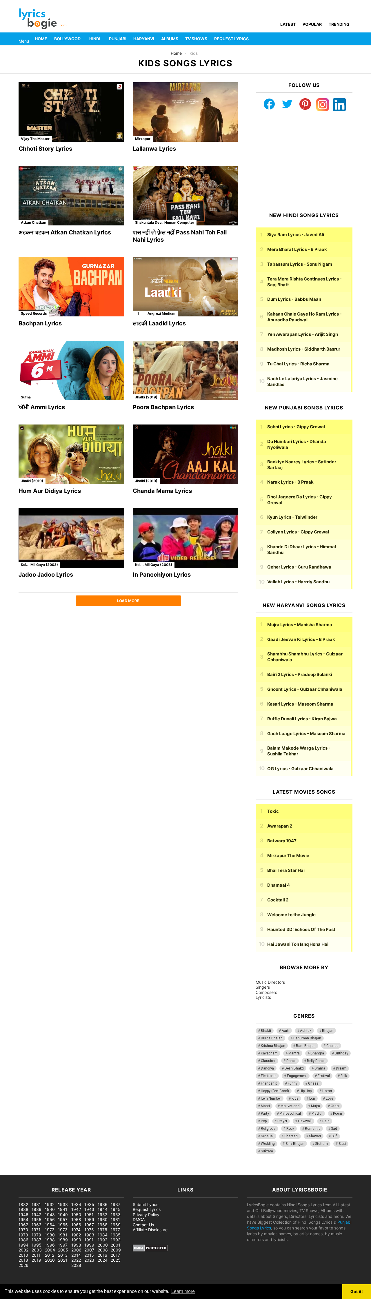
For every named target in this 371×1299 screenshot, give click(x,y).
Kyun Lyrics (292, 517)
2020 (50, 1260)
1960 (103, 1219)
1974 (76, 1229)
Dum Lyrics (294, 299)
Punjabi (117, 38)
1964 (50, 1224)
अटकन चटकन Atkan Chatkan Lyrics (65, 232)
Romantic (312, 1129)
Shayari (315, 1136)
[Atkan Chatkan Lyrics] (71, 195)
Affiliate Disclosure (150, 1229)
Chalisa (332, 1046)
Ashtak (305, 1031)
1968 (103, 1224)
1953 (116, 1214)
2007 (89, 1249)
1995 (36, 1244)
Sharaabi (291, 1136)
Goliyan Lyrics (298, 532)
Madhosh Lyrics (303, 349)
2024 (103, 1260)
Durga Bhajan (272, 1038)
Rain (326, 1121)
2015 (89, 1255)
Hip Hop (306, 1091)
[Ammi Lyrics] (71, 370)
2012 (49, 1255)
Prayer (282, 1121)
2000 (103, 1244)
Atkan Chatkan (33, 222)
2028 (76, 1265)
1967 (89, 1224)
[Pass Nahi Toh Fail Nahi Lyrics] (185, 195)
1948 (50, 1214)
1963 (36, 1224)
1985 (116, 1234)
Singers (263, 987)
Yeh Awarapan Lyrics (302, 334)
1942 (76, 1209)
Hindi (94, 38)
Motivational (290, 1106)
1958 (76, 1219)
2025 (116, 1260)
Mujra (315, 1106)
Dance (291, 1061)
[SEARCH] (348, 39)
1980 (50, 1234)
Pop (264, 1121)
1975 (89, 1229)
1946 (23, 1214)
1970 (23, 1229)
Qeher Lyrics (299, 567)
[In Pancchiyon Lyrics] (185, 538)
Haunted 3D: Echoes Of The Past (301, 929)
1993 (116, 1239)
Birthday (341, 1053)
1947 (36, 1214)
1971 (36, 1229)
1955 (36, 1219)
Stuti (342, 1144)
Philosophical (290, 1114)
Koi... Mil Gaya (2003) (39, 564)
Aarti (285, 1031)
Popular (312, 24)
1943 (89, 1209)
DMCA (139, 1219)
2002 (23, 1249)
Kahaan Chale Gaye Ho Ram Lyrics (304, 317)
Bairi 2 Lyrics (299, 674)
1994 (23, 1244)
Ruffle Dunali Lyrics (302, 719)
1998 (76, 1244)
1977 (115, 1229)
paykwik (83, 1171)
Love (329, 1098)
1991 (89, 1239)
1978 (23, 1234)
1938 (23, 1209)
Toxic (273, 811)
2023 (89, 1260)
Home (41, 38)
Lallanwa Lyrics (154, 148)
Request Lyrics (231, 38)
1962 (23, 1224)
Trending (339, 24)
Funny (292, 1083)
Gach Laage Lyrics (306, 733)
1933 (63, 1204)
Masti (265, 1106)
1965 (63, 1224)
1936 (103, 1204)
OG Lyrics (300, 768)
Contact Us (143, 1224)
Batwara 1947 (282, 840)
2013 (63, 1255)
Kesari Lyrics (300, 704)
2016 (102, 1255)
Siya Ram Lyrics (295, 234)
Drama (319, 1068)
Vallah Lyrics (298, 581)
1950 (76, 1214)
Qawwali (305, 1121)
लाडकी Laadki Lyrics (159, 323)
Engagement (297, 1076)
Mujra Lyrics (299, 624)
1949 (63, 1214)
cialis (28, 1171)
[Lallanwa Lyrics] (185, 112)
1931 (36, 1204)
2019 (36, 1260)
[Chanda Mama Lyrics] (185, 454)
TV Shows (196, 38)
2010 (23, 1255)
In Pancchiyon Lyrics (162, 574)
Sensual (267, 1136)
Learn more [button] (183, 1291)
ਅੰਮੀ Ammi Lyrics (42, 407)
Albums (169, 38)
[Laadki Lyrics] (185, 286)
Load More (128, 600)
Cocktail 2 (277, 900)
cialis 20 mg (11, 1171)
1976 (102, 1229)
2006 (76, 1249)
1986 (23, 1239)
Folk (344, 1076)
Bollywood (67, 38)
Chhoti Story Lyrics (45, 148)
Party (265, 1114)
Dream (341, 1068)
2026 (23, 1265)
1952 (102, 1214)
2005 (63, 1249)
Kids (295, 1098)
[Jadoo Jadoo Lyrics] (71, 538)
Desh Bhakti (294, 1068)
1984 (103, 1234)
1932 (49, 1204)
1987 (36, 1239)
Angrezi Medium (161, 313)
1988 (50, 1239)
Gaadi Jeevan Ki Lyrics (301, 639)
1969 (116, 1224)
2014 (76, 1255)
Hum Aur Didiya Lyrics (50, 490)
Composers (266, 992)
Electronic (268, 1076)
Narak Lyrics (290, 482)
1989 (63, 1239)
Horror (327, 1091)
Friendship (269, 1083)
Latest (288, 24)
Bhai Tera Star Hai (286, 870)
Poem (337, 1114)
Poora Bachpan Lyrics (163, 407)
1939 (36, 1209)
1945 (116, 1209)
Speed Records (34, 313)
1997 (63, 1244)
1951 (89, 1214)
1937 (115, 1204)
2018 (23, 1260)
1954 (23, 1219)
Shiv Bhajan (294, 1144)
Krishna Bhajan (273, 1046)
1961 (115, 1219)
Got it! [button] (356, 1291)
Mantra (294, 1053)
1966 (76, 1224)
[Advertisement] (304, 161)
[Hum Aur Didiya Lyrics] (71, 454)
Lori (312, 1098)
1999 (89, 1244)
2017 (115, 1255)
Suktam (267, 1151)
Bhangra (317, 1053)
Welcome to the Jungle (291, 914)
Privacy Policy (146, 1214)
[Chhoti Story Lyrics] (71, 112)
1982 (76, 1234)
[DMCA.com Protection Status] (150, 1249)
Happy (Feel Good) (275, 1091)
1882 (23, 1204)
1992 (102, 1239)
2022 (76, 1260)
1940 (50, 1209)
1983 (89, 1234)
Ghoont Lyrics (304, 689)
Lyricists (263, 997)
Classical (268, 1061)
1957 (63, 1219)
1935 (89, 1204)
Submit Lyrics (145, 1204)
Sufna (26, 397)
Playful (317, 1114)
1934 (76, 1204)
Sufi (334, 1136)
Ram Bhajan (306, 1046)
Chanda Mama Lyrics (162, 490)
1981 (62, 1234)
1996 (50, 1244)
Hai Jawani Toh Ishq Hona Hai (297, 944)
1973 (63, 1229)
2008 (103, 1249)
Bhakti (266, 1031)
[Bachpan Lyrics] (71, 286)
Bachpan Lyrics (40, 323)
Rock (290, 1129)
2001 (115, 1244)
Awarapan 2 (279, 826)
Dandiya (267, 1068)
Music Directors (270, 982)
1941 (62, 1209)
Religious (268, 1129)
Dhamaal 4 (278, 885)
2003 (37, 1249)
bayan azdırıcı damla (54, 1171)
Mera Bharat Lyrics (297, 249)
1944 (103, 1209)
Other (335, 1106)
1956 (50, 1219)
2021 (62, 1260)
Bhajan (327, 1031)
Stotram (321, 1144)
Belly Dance (316, 1061)
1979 (36, 1234)
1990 (76, 1239)
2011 (36, 1255)
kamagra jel (103, 1171)
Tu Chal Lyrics (298, 364)
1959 (89, 1219)
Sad (334, 1129)
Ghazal (313, 1083)
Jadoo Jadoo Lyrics (46, 574)
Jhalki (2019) (146, 397)
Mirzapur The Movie (288, 855)
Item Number (271, 1098)
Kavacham (269, 1053)
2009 (116, 1249)
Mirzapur (142, 138)
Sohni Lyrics (296, 426)
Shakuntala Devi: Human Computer (164, 222)
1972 (49, 1229)
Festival (324, 1076)
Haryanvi (143, 38)
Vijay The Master (35, 138)
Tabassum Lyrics (299, 264)
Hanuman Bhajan (307, 1038)
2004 (50, 1249)
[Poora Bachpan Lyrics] (185, 370)
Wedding (268, 1144)
